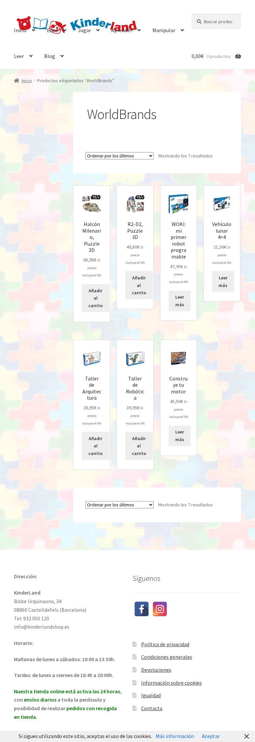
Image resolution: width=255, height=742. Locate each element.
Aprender (121, 30)
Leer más (179, 301)
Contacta (151, 708)
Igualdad (151, 695)
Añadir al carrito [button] (95, 298)
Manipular (163, 30)
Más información (175, 736)
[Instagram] (159, 608)
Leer (19, 56)
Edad (52, 30)
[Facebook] (141, 608)
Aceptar (211, 736)
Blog (49, 56)
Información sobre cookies (171, 682)
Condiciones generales (166, 657)
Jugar (84, 30)
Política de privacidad (165, 644)
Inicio (20, 30)
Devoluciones (156, 669)
